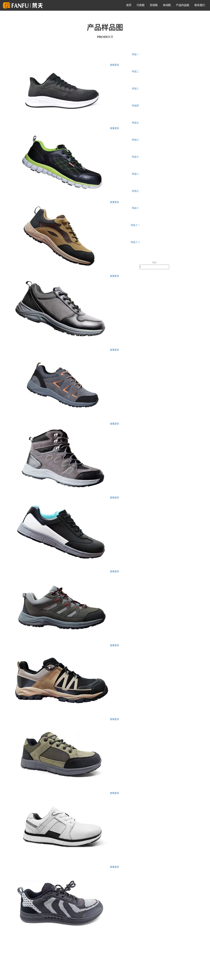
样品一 (135, 54)
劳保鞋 (154, 5)
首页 (128, 5)
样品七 (135, 157)
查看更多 (114, 65)
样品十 (135, 208)
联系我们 (199, 5)
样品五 (135, 122)
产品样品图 (182, 5)
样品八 (135, 174)
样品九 (135, 191)
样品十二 (135, 242)
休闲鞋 (167, 5)
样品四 (135, 105)
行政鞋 (141, 5)
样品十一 (135, 225)
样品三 (135, 88)
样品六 (135, 140)
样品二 (135, 71)
